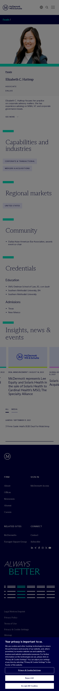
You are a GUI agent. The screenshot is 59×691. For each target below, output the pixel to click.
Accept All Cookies (29, 686)
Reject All (29, 678)
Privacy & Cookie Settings (29, 670)
